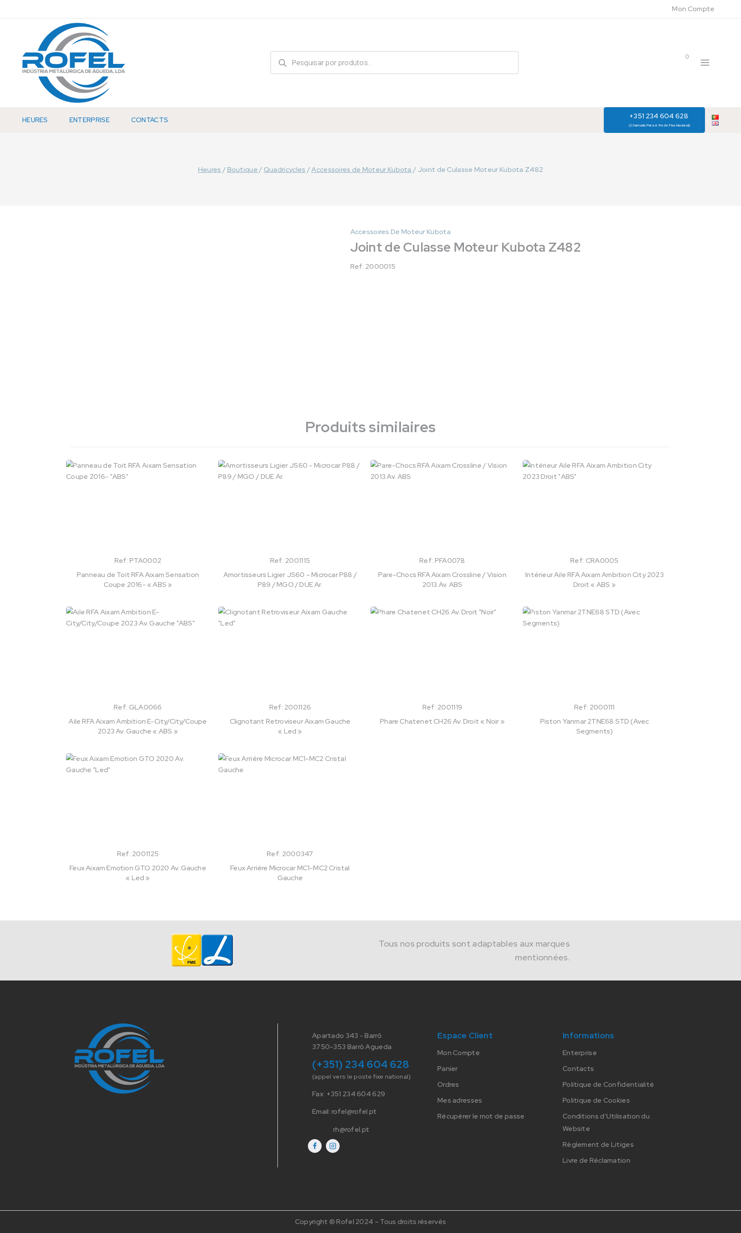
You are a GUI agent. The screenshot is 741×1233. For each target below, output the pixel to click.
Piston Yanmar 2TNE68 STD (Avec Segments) (594, 726)
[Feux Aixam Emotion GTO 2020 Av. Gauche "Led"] (138, 800)
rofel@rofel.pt (354, 1111)
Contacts (149, 120)
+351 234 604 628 (659, 119)
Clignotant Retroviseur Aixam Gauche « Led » (290, 726)
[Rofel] (73, 63)
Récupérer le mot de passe (481, 1116)
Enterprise (89, 120)
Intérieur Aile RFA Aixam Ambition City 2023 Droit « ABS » (594, 579)
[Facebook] (315, 1146)
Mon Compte (693, 8)
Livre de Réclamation (596, 1160)
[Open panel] (705, 62)
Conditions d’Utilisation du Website (606, 1122)
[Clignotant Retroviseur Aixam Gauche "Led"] (290, 654)
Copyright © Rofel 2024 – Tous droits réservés (370, 1221)
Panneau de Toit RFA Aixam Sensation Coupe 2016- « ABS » (138, 579)
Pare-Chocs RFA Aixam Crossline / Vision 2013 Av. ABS (442, 579)
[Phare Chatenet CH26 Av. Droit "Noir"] (442, 654)
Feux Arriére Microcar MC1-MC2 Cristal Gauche (289, 872)
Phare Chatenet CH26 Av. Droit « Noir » (442, 721)
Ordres (448, 1084)
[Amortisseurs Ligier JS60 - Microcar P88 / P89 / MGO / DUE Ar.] (290, 507)
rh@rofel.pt (351, 1129)
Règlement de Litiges (598, 1144)
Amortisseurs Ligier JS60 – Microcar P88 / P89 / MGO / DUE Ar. (290, 579)
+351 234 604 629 (356, 1093)
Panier (447, 1068)
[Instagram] (333, 1146)
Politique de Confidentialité (608, 1084)
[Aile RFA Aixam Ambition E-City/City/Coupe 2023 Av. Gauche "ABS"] (138, 654)
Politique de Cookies (596, 1100)
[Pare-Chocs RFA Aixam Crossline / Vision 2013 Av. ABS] (442, 507)
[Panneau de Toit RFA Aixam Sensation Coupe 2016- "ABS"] (138, 507)
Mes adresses (459, 1100)
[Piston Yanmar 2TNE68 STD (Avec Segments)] (594, 654)
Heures (35, 120)
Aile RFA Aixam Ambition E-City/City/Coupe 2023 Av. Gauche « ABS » (138, 726)
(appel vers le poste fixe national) (361, 1076)
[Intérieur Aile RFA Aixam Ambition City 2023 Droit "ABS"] (594, 507)
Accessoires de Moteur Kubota (400, 231)
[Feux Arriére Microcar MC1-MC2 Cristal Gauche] (290, 800)
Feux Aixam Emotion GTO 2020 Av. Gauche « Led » (137, 872)
